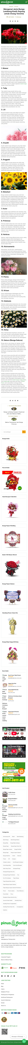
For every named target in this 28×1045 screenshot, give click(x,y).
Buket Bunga (6, 839)
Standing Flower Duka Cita (8, 906)
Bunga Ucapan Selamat (16, 852)
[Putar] (4, 738)
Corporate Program (6, 957)
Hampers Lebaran (7, 862)
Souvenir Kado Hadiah (7, 900)
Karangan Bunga (16, 868)
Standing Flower (18, 900)
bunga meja (6, 381)
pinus (12, 894)
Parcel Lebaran (11, 890)
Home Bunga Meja (7, 865)
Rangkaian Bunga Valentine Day (10, 897)
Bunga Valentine (6, 855)
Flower (4, 858)
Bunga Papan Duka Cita (16, 846)
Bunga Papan (6, 846)
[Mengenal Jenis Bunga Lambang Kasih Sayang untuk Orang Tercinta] (18, 21)
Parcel (4, 890)
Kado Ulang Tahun (7, 868)
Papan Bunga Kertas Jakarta (9, 881)
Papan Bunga (16, 878)
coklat (13, 855)
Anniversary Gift (6, 836)
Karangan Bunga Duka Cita (8, 871)
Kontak (2, 1002)
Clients (2, 989)
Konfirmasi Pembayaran (7, 997)
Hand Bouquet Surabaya (18, 862)
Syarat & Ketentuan (6, 1000)
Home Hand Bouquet (17, 865)
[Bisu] (21, 738)
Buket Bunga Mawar (15, 839)
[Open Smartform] (24, 1041)
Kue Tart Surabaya (7, 878)
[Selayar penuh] (23, 738)
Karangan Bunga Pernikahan (9, 874)
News (2, 983)
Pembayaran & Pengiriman (7, 994)
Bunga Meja (5, 842)
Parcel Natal (5, 894)
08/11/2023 (11, 17)
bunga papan (22, 379)
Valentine (5, 910)
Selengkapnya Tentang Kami (8, 939)
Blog (2, 986)
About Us (3, 1005)
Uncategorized (20, 906)
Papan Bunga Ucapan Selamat (9, 884)
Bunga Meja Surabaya (15, 842)
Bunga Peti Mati (17, 849)
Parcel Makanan (20, 890)
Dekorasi (19, 855)
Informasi (19, 17)
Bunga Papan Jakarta (7, 849)
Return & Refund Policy (6, 959)
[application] (14, 733)
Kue (18, 874)
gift (9, 858)
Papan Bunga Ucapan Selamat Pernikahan (12, 887)
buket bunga (23, 83)
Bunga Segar (6, 852)
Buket (13, 836)
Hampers (14, 858)
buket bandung (20, 836)
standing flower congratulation (9, 903)
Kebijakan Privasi (5, 991)
